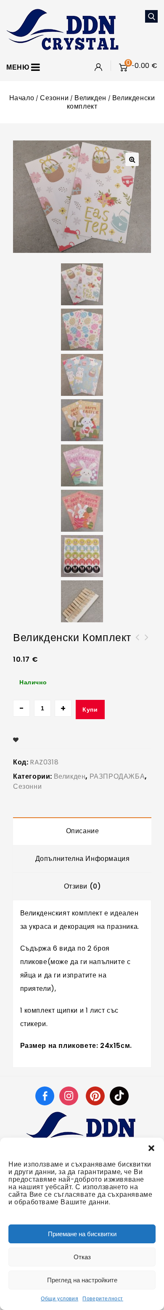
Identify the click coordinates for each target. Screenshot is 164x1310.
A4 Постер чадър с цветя (137, 642)
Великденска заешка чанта (146, 642)
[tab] (82, 831)
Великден (90, 98)
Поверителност (102, 1298)
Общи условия (59, 1298)
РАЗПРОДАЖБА (117, 776)
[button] (151, 1148)
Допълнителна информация (82, 858)
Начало (21, 98)
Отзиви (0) (82, 886)
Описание (82, 831)
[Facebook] (44, 1095)
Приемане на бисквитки (82, 1233)
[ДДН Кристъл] (62, 29)
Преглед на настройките (82, 1280)
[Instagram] (69, 1095)
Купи (90, 709)
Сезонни (54, 98)
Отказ (82, 1257)
